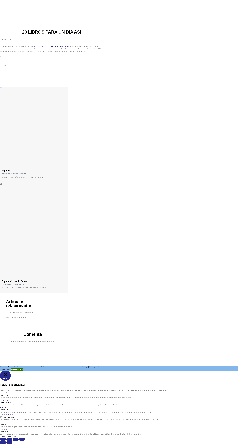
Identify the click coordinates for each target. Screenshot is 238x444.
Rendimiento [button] (4, 400)
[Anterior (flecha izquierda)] (3, 442)
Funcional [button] (3, 393)
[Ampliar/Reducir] (3, 439)
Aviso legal (84, 367)
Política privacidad (95, 367)
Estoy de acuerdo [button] (17, 369)
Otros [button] (2, 422)
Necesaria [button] (3, 429)
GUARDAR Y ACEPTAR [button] (8, 436)
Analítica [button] (3, 407)
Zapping (5, 170)
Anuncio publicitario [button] (6, 414)
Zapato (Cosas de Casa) (14, 281)
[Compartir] (16, 439)
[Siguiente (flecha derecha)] (9, 442)
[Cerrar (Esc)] (22, 439)
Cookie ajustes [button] (5, 369)
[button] (52, 69)
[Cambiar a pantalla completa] (9, 439)
